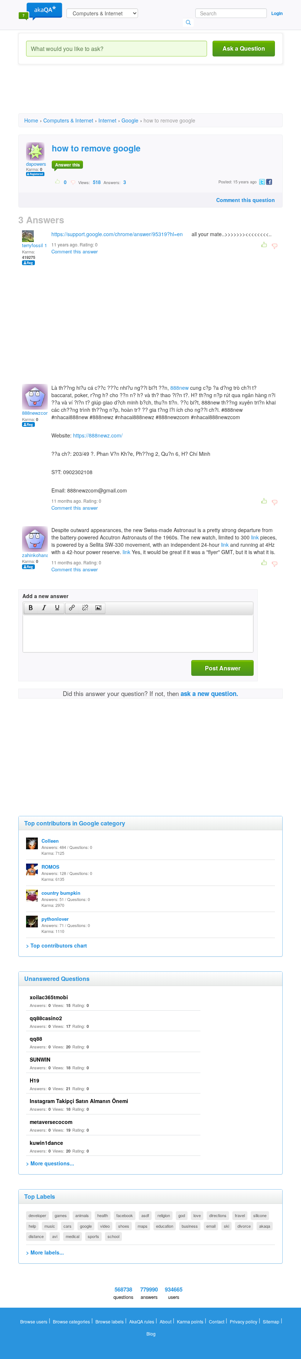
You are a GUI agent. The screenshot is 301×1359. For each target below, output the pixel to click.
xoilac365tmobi (49, 997)
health (102, 1215)
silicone (259, 1215)
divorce (244, 1226)
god (181, 1215)
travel (240, 1215)
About (165, 1321)
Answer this (67, 164)
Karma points (190, 1321)
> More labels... (45, 1252)
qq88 (36, 1038)
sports (93, 1236)
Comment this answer (74, 251)
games (61, 1215)
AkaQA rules (141, 1321)
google (86, 1226)
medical (72, 1236)
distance (36, 1236)
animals (82, 1215)
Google (130, 120)
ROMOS (50, 866)
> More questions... (50, 1163)
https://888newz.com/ (98, 435)
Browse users (33, 1321)
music (49, 1226)
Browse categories (71, 1321)
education (164, 1226)
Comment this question (245, 200)
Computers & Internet (68, 120)
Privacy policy (243, 1321)
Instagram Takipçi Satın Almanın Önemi (79, 1101)
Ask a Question (243, 48)
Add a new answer (45, 596)
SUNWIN (40, 1059)
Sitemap (271, 1321)
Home (31, 120)
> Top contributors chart (56, 945)
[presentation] (30, 608)
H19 (34, 1080)
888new (179, 387)
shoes (123, 1226)
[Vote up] (58, 182)
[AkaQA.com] (40, 11)
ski (226, 1226)
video (105, 1226)
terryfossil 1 (34, 245)
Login (277, 13)
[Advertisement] (152, 95)
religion (163, 1215)
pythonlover (55, 918)
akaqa (264, 1226)
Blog (151, 1333)
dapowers (36, 163)
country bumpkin (60, 892)
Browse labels (109, 1321)
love (197, 1215)
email (210, 1226)
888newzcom (36, 412)
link (255, 537)
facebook (124, 1215)
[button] (30, 608)
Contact (216, 1321)
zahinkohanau (36, 555)
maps (143, 1226)
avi (54, 1236)
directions (217, 1215)
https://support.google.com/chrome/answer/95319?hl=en (117, 234)
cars (68, 1226)
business (190, 1226)
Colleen (50, 840)
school (113, 1236)
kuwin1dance (46, 1142)
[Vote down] (73, 182)
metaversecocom (51, 1121)
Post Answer (222, 668)
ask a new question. (209, 693)
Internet (107, 120)
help (32, 1226)
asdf (145, 1215)
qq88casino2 (46, 1018)
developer (37, 1215)
